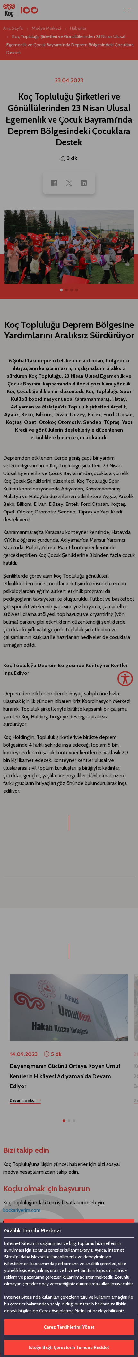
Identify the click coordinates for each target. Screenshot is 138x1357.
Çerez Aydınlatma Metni (62, 1310)
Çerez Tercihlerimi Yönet (69, 1327)
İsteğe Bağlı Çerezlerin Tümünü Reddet (69, 1347)
